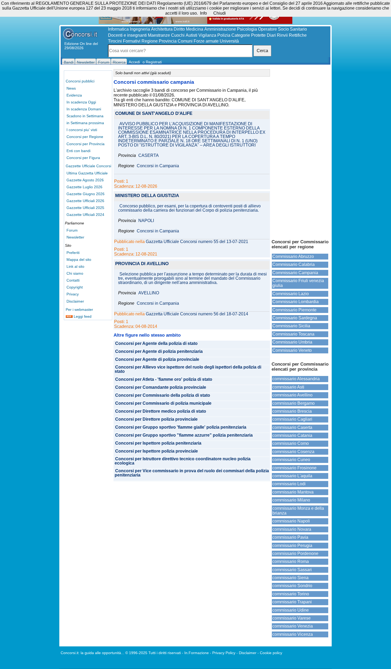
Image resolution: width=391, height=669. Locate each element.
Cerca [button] (262, 50)
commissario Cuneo (291, 459)
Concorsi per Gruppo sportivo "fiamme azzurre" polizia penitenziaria (184, 435)
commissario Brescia (292, 411)
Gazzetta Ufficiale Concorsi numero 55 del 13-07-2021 (197, 242)
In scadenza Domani (83, 109)
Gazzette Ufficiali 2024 (85, 214)
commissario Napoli (291, 521)
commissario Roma (290, 561)
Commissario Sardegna (294, 318)
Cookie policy (271, 653)
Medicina (194, 29)
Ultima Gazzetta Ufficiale (87, 173)
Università (229, 41)
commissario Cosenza (293, 451)
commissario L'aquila (292, 476)
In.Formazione (196, 653)
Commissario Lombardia (295, 301)
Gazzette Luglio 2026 (84, 187)
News (71, 88)
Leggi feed (82, 316)
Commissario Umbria (292, 342)
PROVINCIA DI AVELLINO (142, 264)
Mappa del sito (78, 259)
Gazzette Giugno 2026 (85, 194)
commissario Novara (291, 529)
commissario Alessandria (296, 379)
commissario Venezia (292, 626)
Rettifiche (298, 35)
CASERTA (148, 155)
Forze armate (206, 41)
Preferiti (73, 252)
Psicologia (247, 29)
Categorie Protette (248, 35)
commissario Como (290, 443)
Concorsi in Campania (158, 166)
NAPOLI (146, 221)
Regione (150, 41)
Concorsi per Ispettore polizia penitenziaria (158, 443)
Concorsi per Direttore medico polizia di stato (160, 411)
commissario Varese (291, 618)
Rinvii (282, 35)
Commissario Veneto (292, 350)
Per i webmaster (79, 309)
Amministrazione (220, 29)
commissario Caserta (292, 427)
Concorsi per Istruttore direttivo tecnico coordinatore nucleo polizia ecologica (183, 461)
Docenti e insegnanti (127, 35)
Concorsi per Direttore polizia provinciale (156, 419)
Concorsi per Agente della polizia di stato (156, 343)
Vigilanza (207, 35)
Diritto (179, 29)
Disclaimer (75, 301)
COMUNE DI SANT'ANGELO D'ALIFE (153, 113)
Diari (271, 35)
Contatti (73, 280)
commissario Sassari (292, 569)
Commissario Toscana (293, 334)
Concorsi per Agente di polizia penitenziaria (159, 351)
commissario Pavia (290, 537)
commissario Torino (290, 594)
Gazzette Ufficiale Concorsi (88, 166)
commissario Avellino (292, 395)
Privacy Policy (223, 653)
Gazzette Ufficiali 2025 (85, 208)
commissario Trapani (292, 602)
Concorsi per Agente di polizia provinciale (157, 359)
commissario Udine (290, 610)
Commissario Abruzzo (293, 256)
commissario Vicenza (292, 634)
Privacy (72, 294)
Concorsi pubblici (80, 81)
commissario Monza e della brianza (298, 510)
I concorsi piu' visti (81, 130)
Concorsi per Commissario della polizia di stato (162, 395)
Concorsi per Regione (84, 137)
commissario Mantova (293, 492)
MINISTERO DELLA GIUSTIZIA (147, 196)
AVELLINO (148, 293)
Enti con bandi (78, 151)
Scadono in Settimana (84, 116)
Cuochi (178, 35)
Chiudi (219, 13)
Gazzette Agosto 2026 (85, 180)
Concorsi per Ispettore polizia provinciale (156, 451)
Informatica (118, 29)
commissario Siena (290, 577)
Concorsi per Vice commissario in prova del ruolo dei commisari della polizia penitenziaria (192, 473)
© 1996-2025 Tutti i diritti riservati (153, 653)
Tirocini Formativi (124, 41)
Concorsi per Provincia (85, 144)
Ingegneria (140, 29)
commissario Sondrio (292, 585)
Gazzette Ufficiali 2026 (85, 201)
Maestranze (159, 35)
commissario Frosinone (294, 468)
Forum (72, 230)
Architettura (162, 29)
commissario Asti (288, 387)
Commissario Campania (295, 272)
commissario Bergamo (293, 403)
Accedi (134, 62)
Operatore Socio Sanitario (282, 29)
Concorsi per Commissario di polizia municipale (163, 403)
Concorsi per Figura (83, 158)
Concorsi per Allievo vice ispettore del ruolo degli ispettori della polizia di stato (188, 369)
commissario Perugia (292, 545)
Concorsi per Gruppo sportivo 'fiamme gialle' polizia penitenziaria (180, 427)
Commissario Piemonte (294, 310)
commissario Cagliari (292, 419)
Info (203, 13)
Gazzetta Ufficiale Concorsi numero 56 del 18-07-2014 (197, 314)
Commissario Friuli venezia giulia (298, 283)
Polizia (223, 35)
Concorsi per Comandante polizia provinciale (160, 387)
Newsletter (75, 237)
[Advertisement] (300, 151)
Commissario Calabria (293, 264)
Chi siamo (74, 273)
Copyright (74, 287)
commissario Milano (291, 500)
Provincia (168, 41)
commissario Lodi (289, 484)
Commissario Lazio (290, 293)
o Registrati (152, 62)
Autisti (191, 35)
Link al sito (75, 266)
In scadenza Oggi (81, 102)
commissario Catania (292, 435)
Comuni (185, 41)
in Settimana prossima (85, 123)
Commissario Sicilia (291, 326)
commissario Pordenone (295, 553)
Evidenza (74, 95)
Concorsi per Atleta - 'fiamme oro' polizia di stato (163, 379)
